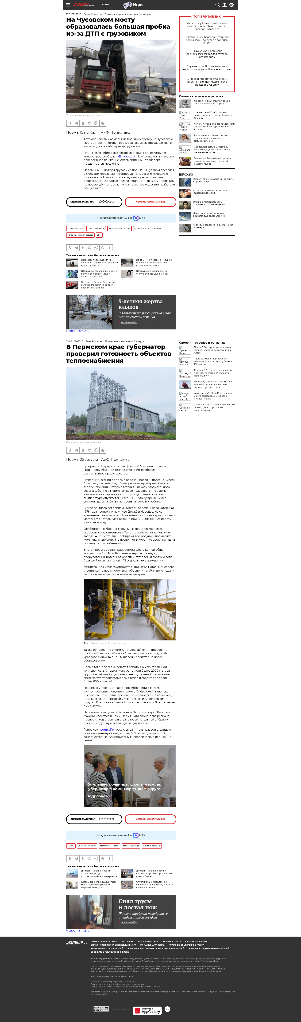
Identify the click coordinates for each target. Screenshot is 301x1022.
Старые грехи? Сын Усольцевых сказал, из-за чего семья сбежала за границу (213, 115)
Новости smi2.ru (77, 330)
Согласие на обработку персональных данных (112, 982)
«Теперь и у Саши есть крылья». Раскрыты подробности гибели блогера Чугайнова (207, 26)
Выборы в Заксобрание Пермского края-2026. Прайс (156, 948)
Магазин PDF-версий (196, 941)
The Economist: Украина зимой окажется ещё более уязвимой (209, 214)
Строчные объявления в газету (186, 945)
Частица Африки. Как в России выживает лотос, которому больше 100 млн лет (213, 361)
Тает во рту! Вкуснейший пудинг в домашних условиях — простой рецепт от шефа (212, 161)
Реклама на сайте (148, 941)
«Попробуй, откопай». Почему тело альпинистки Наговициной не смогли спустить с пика (213, 384)
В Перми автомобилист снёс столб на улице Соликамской (152, 272)
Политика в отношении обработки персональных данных (117, 984)
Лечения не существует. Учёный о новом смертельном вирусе (212, 102)
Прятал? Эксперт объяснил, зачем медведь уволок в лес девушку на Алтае (212, 350)
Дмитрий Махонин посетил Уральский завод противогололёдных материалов (99, 873)
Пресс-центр (127, 941)
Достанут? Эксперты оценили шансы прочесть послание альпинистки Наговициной (214, 373)
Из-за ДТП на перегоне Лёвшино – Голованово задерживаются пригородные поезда (154, 263)
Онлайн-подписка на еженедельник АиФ (113, 945)
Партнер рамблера (121, 1009)
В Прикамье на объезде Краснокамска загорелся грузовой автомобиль (207, 54)
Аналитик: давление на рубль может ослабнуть (213, 226)
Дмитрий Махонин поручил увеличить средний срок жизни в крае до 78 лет (154, 873)
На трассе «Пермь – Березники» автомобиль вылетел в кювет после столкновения (98, 285)
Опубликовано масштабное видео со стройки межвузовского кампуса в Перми (154, 885)
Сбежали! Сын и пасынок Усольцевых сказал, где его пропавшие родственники (214, 407)
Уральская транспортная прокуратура (87, 115)
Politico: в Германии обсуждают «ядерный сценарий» (210, 191)
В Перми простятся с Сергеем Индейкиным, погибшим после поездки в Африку (207, 81)
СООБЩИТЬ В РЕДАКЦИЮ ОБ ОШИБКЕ (110, 952)
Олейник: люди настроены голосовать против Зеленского (210, 203)
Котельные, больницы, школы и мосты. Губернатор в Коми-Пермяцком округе (123, 786)
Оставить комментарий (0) (150, 202)
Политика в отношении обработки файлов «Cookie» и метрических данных (125, 986)
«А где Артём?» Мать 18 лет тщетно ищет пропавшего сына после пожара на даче (213, 396)
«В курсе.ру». (127, 156)
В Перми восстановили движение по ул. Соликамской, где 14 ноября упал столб (99, 274)
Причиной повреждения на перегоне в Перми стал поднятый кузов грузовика (99, 263)
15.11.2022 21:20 (73, 14)
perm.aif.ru (107, 729)
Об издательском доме (104, 941)
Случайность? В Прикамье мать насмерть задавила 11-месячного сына (207, 68)
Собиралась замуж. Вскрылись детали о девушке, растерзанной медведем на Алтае (212, 149)
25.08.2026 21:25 (74, 341)
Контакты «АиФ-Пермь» (152, 945)
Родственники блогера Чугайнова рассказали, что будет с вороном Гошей (207, 40)
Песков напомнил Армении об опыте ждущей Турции (213, 180)
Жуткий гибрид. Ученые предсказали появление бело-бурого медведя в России (214, 126)
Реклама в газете (171, 941)
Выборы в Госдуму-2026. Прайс (107, 948)
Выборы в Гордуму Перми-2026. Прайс (209, 948)
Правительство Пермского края (83, 442)
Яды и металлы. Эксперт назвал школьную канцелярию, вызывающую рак (211, 138)
